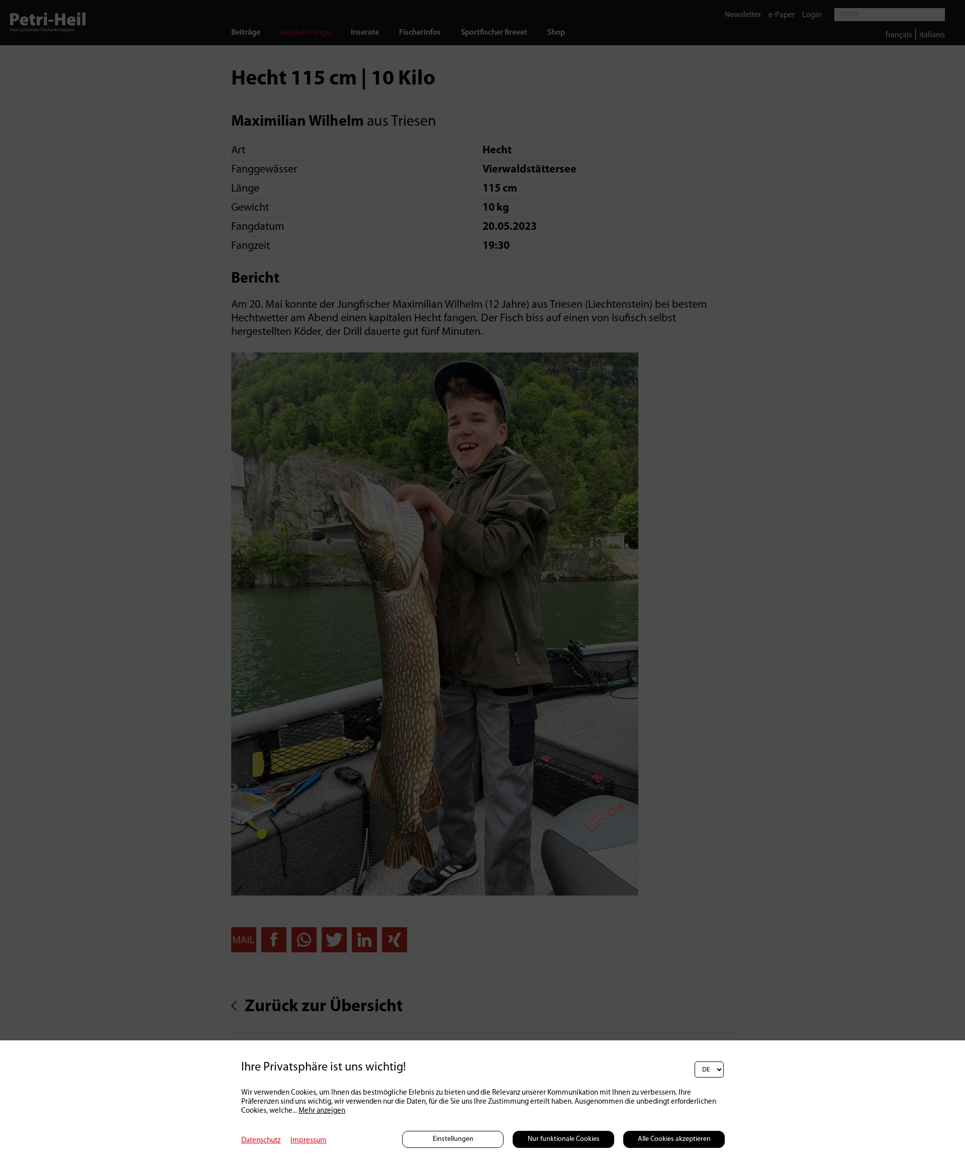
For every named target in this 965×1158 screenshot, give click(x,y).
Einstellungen (453, 1139)
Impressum (309, 1140)
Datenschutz (260, 1140)
